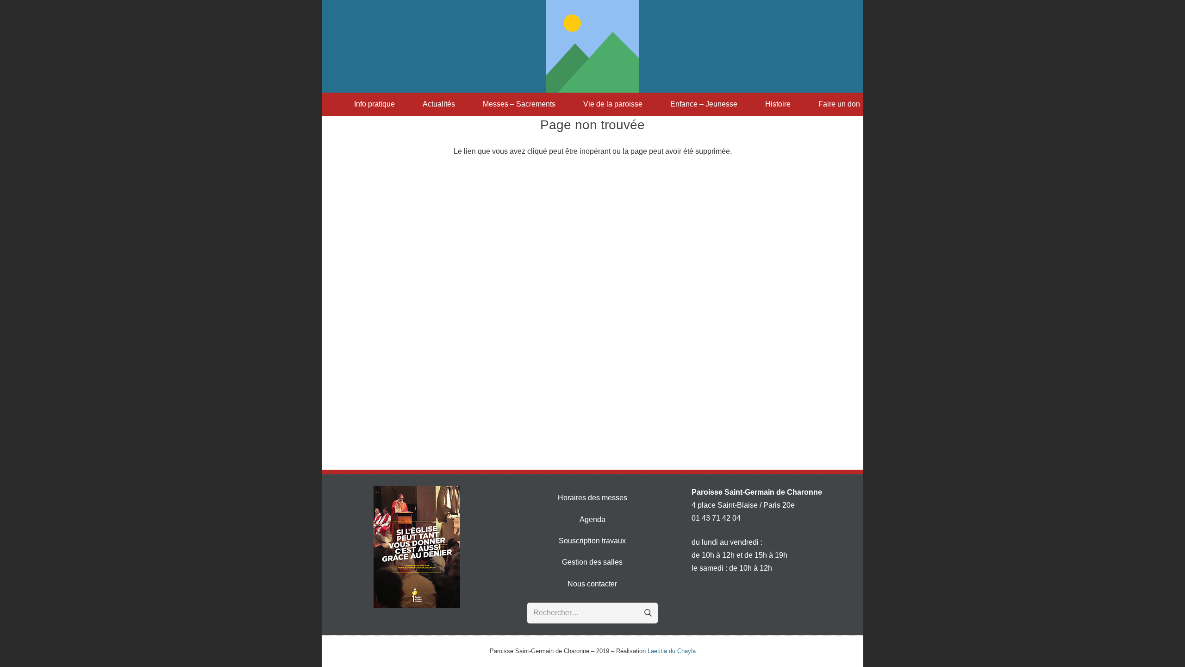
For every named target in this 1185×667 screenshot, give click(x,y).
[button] (399, 104)
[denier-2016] (416, 547)
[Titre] (592, 46)
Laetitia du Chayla (672, 651)
